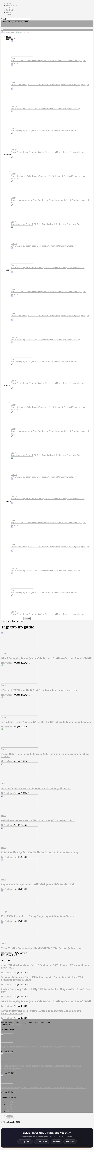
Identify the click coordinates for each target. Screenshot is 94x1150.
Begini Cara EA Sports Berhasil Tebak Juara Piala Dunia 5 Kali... (38, 884)
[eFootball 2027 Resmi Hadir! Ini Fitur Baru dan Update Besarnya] (19, 683)
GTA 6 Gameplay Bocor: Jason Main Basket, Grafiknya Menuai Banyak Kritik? (44, 130)
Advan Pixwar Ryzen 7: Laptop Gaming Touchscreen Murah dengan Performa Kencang (48, 152)
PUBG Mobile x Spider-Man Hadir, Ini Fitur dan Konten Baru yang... (40, 852)
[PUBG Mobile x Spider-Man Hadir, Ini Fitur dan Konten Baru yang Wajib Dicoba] (19, 845)
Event (8, 15)
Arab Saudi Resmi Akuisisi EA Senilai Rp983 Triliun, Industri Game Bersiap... (46, 722)
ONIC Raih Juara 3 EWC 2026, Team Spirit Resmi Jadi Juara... (36, 788)
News (9, 1102)
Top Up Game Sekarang (17, 26)
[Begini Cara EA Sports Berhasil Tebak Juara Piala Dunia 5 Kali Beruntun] (19, 877)
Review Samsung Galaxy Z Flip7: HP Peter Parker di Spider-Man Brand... (43, 1087)
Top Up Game (25, 1142)
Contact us (10, 1118)
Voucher (56, 1142)
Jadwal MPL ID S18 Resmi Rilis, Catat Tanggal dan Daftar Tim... (38, 820)
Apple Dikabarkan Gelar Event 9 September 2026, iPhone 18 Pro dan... (41, 1046)
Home (8, 3)
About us (9, 1116)
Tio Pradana (6, 663)
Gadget (9, 10)
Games (9, 8)
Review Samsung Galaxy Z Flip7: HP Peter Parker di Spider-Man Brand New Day (45, 109)
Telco (8, 12)
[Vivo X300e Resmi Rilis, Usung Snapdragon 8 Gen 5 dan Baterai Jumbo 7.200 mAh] (19, 909)
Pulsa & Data (42, 1142)
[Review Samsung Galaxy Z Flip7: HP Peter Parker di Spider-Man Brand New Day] (22, 104)
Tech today (11, 5)
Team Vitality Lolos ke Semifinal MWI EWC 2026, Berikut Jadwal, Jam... (42, 948)
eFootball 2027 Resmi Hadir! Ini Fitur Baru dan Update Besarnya (39, 690)
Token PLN (70, 1142)
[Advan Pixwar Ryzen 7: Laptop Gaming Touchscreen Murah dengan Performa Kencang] (22, 147)
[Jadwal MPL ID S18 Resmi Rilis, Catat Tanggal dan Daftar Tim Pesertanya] (19, 813)
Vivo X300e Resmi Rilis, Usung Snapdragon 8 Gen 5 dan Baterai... (39, 916)
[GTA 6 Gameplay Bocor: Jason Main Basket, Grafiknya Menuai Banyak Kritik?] (22, 126)
